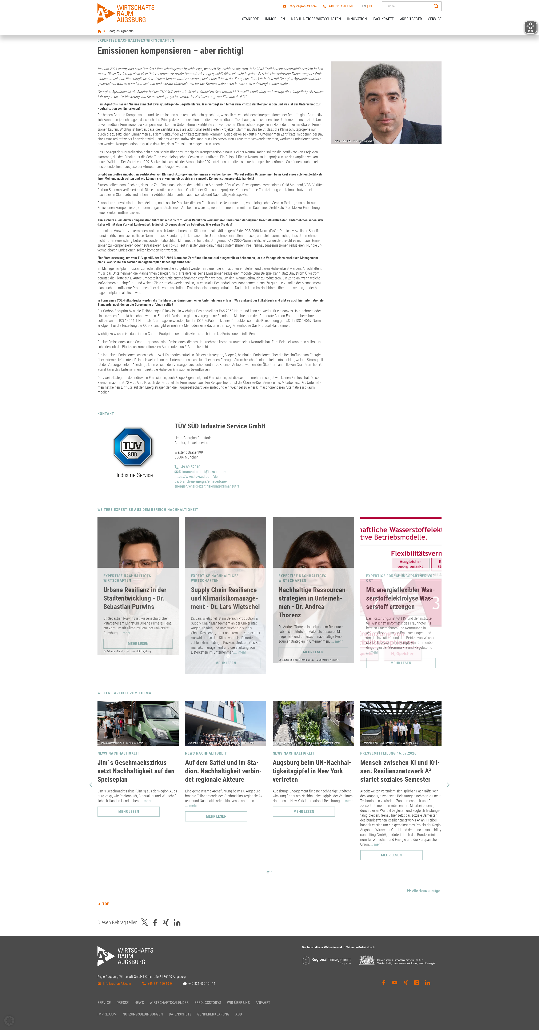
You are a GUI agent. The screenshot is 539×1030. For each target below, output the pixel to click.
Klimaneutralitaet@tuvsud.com (202, 471)
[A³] (125, 13)
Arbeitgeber (411, 19)
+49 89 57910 (189, 467)
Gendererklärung (213, 1014)
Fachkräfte (383, 19)
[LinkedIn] (428, 982)
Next (448, 785)
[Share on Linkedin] (177, 922)
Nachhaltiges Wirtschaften (316, 19)
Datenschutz (180, 1014)
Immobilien (275, 19)
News (139, 1002)
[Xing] (406, 982)
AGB (238, 1014)
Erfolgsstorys (208, 1002)
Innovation (357, 19)
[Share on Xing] (166, 922)
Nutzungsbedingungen (143, 1014)
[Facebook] (384, 982)
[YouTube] (395, 982)
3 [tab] (271, 871)
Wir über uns (238, 1002)
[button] (9, 1020)
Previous (91, 785)
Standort (250, 19)
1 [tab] (268, 871)
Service (435, 19)
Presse (123, 1002)
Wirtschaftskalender (169, 1002)
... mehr (124, 633)
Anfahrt (263, 1002)
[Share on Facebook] (155, 922)
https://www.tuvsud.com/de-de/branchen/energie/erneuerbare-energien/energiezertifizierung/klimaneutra (207, 481)
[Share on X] (144, 922)
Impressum (107, 1014)
